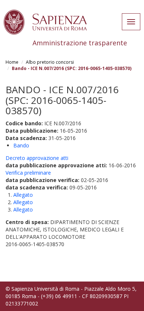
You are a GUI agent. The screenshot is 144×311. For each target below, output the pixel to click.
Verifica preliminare (28, 172)
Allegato (23, 194)
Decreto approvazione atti (37, 157)
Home (12, 62)
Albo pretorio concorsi (50, 62)
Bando (21, 145)
